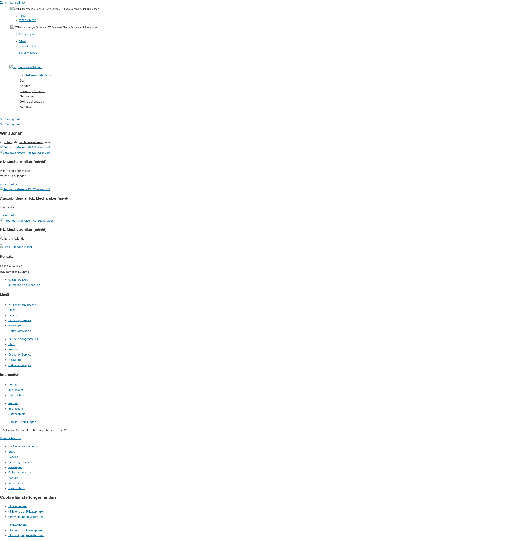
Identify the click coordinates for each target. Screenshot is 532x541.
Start (11, 309)
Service (13, 315)
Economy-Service (19, 320)
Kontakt (13, 384)
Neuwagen (15, 325)
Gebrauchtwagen (19, 330)
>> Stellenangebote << (23, 304)
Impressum (15, 390)
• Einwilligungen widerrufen (26, 516)
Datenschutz (16, 395)
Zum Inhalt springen (13, 2)
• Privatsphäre (17, 506)
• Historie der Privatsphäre (25, 511)
